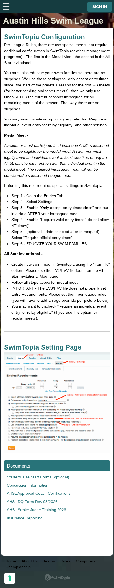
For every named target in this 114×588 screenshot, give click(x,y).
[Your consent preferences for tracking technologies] (9, 578)
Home (11, 561)
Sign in (99, 7)
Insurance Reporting (25, 518)
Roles (65, 561)
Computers (85, 561)
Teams (49, 561)
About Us (30, 561)
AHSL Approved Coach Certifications (39, 493)
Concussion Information (27, 485)
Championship (18, 567)
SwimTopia (57, 577)
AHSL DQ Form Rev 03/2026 (32, 501)
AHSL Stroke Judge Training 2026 (36, 509)
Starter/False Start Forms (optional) (38, 477)
